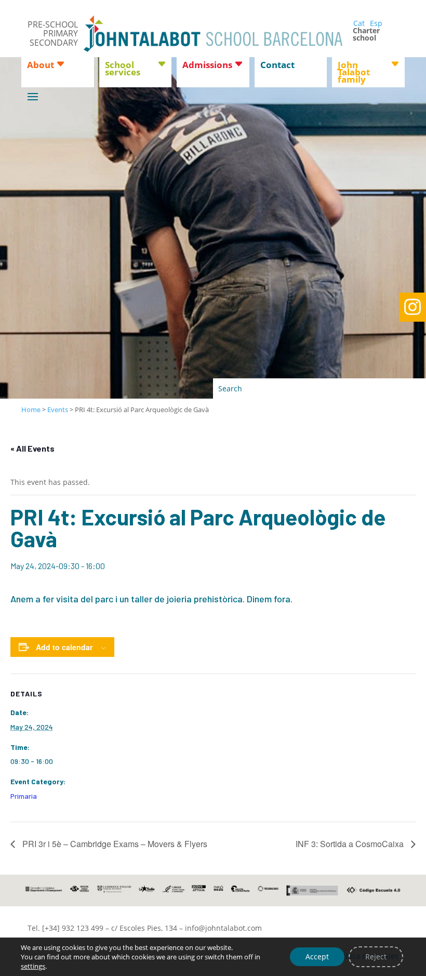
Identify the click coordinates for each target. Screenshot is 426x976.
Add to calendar (64, 647)
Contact (277, 66)
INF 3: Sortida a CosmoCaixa (351, 844)
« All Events (32, 448)
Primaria (23, 796)
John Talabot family (354, 73)
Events (57, 409)
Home (31, 409)
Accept (317, 956)
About (40, 66)
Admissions (207, 66)
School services (122, 69)
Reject (376, 956)
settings (33, 966)
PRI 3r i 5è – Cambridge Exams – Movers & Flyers (113, 844)
